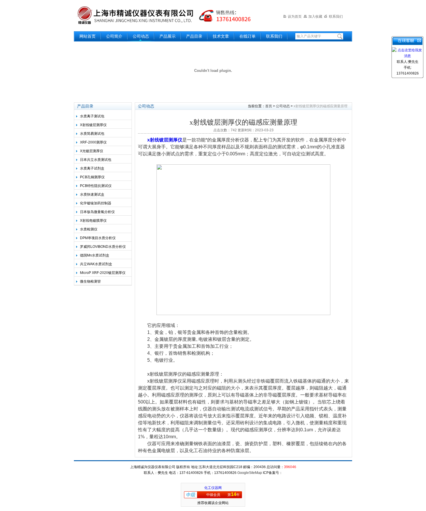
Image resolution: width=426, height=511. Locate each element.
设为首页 (295, 16)
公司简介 (114, 36)
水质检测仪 (88, 229)
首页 (268, 106)
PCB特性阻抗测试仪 (96, 186)
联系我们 (336, 16)
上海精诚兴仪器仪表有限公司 (168, 15)
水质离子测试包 (92, 116)
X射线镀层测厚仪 (93, 125)
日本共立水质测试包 (95, 160)
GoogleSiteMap (249, 473)
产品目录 (194, 36)
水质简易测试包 (92, 134)
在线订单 (247, 36)
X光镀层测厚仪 (91, 151)
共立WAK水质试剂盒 (96, 264)
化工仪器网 (213, 488)
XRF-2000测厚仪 (93, 142)
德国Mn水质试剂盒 (94, 255)
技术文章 (221, 36)
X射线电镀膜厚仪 (93, 221)
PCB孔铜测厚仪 (92, 177)
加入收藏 (315, 16)
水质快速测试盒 (92, 194)
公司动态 (141, 36)
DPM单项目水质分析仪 (98, 238)
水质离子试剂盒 (92, 168)
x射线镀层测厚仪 (164, 139)
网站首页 (87, 36)
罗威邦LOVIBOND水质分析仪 (103, 247)
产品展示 (167, 36)
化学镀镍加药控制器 (95, 203)
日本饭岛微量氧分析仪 (97, 212)
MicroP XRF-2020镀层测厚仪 (102, 273)
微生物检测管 (90, 281)
